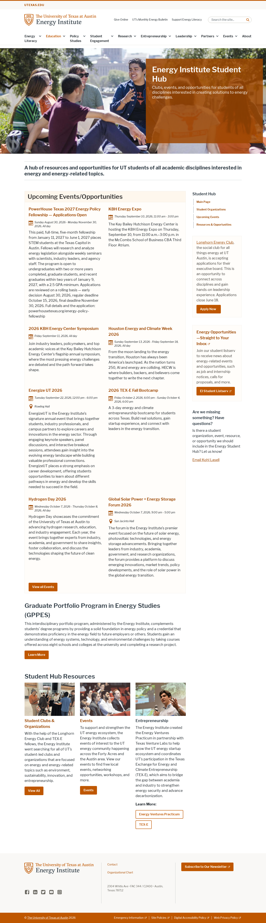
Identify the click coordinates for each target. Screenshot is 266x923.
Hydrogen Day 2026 (47, 499)
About (246, 36)
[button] (40, 36)
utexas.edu (34, 5)
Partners (207, 36)
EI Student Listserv (214, 391)
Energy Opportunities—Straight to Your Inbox (216, 338)
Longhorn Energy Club (214, 242)
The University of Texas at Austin (47, 918)
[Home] (60, 19)
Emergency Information (129, 918)
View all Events (43, 587)
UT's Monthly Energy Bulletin (150, 19)
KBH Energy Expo (124, 209)
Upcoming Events (207, 217)
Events (228, 36)
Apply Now (208, 309)
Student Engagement (99, 38)
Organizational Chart (120, 872)
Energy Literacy (31, 38)
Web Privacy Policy (226, 918)
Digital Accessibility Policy (190, 918)
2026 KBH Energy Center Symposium (64, 328)
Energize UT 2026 (45, 390)
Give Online (121, 19)
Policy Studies (75, 38)
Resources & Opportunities (213, 224)
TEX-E (143, 824)
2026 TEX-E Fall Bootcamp (133, 390)
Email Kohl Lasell (205, 460)
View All (34, 791)
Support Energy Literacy (187, 19)
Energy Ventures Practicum (159, 814)
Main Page (203, 202)
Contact (112, 864)
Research (125, 36)
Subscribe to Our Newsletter (206, 867)
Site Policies (158, 918)
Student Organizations (211, 209)
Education (53, 36)
